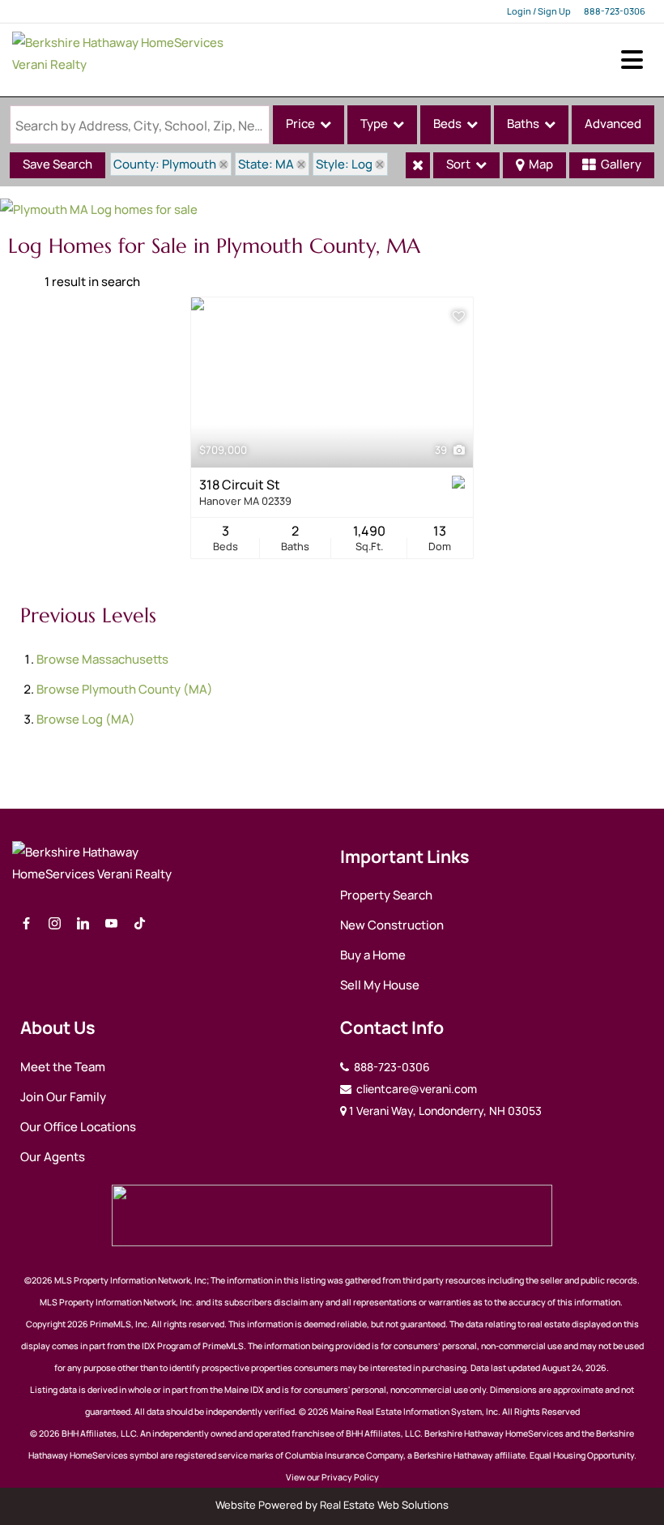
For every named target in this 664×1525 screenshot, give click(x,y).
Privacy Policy (350, 1477)
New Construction (392, 924)
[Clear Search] (418, 165)
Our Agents (52, 1156)
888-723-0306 (614, 11)
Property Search (386, 894)
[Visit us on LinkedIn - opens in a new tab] (83, 924)
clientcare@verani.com (415, 1088)
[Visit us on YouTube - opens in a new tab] (111, 924)
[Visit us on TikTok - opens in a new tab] (140, 924)
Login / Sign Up (539, 11)
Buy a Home (373, 954)
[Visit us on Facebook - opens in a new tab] (26, 924)
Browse (102, 659)
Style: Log (344, 164)
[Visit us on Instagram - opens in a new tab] (55, 924)
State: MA (266, 164)
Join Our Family (63, 1096)
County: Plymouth (164, 164)
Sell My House (379, 984)
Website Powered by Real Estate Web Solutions (332, 1504)
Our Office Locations (78, 1126)
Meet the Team (62, 1066)
